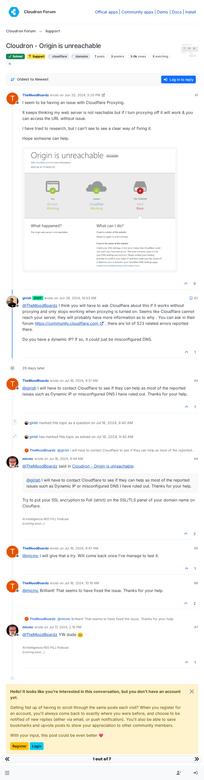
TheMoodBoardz (35, 95)
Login (36, 746)
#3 (196, 381)
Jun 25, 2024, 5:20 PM (82, 95)
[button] (7, 773)
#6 (196, 583)
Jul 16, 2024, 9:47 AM (81, 548)
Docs (177, 11)
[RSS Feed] (10, 63)
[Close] (192, 691)
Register (19, 746)
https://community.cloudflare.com (66, 323)
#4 (196, 459)
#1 (196, 95)
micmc (27, 459)
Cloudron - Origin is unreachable (102, 466)
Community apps (137, 11)
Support (38, 56)
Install (190, 11)
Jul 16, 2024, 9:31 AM (81, 381)
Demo (162, 11)
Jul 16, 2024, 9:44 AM (66, 459)
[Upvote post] (186, 283)
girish (26, 298)
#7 (196, 627)
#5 (196, 548)
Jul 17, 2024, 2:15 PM (65, 627)
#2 (196, 298)
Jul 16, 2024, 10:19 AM (82, 583)
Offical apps (106, 11)
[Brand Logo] (14, 12)
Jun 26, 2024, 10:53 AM (77, 298)
